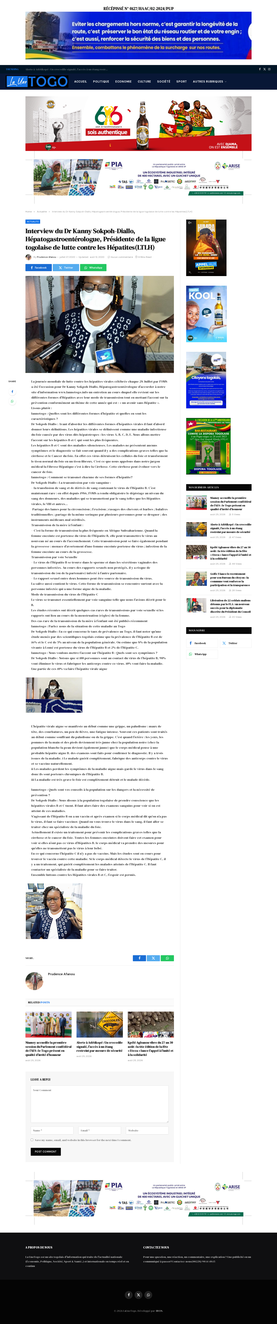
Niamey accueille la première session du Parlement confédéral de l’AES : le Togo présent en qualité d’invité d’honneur (48, 1049)
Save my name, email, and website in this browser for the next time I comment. (83, 1140)
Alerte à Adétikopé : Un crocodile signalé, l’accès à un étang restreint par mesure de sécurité (67, 69)
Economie (123, 81)
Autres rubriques (208, 81)
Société (163, 81)
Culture (144, 81)
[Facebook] (12, 391)
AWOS (158, 1311)
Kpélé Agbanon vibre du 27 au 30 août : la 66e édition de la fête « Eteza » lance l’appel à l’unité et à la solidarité (150, 1049)
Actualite (33, 221)
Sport (181, 81)
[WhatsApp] (12, 401)
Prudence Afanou (46, 257)
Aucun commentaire (122, 257)
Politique (101, 81)
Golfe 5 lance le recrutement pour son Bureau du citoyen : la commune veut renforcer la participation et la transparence (230, 579)
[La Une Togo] (37, 81)
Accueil (80, 81)
